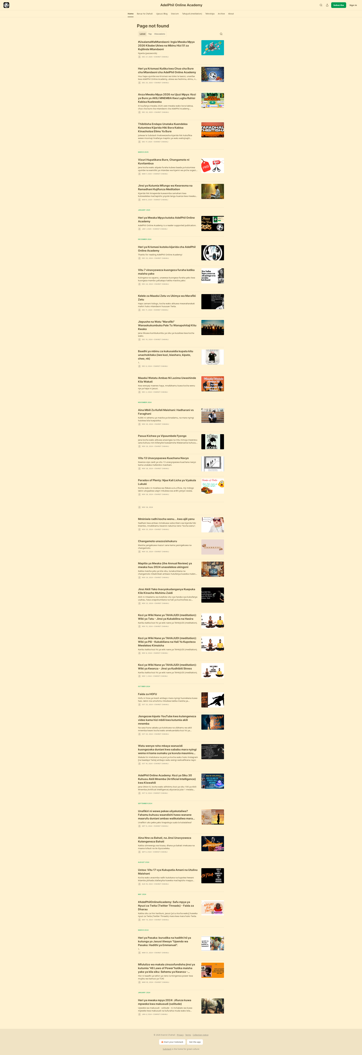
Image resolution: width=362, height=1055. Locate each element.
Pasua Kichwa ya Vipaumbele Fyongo (162, 436)
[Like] (140, 145)
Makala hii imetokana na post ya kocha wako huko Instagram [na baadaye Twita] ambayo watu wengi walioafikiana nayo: (168, 758)
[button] (130, 13)
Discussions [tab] (159, 34)
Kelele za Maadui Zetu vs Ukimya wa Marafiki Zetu (167, 297)
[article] (181, 51)
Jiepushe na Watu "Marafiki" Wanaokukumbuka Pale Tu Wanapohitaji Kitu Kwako (167, 325)
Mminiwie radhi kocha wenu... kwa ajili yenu (166, 519)
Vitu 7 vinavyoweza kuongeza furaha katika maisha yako (166, 271)
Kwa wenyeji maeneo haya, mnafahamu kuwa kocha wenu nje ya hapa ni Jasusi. (166, 387)
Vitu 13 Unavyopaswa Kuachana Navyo (163, 458)
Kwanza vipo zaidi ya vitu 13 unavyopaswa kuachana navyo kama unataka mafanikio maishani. (167, 463)
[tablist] (152, 34)
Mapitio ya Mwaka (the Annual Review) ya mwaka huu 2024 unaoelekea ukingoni (165, 565)
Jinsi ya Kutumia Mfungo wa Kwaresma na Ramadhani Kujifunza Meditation (165, 187)
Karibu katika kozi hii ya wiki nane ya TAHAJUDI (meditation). (167, 622)
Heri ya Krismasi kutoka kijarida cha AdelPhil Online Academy (167, 248)
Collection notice (200, 1035)
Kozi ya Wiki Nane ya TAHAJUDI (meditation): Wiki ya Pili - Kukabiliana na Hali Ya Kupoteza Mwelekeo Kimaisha (167, 642)
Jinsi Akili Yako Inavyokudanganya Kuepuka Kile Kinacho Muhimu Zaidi (166, 591)
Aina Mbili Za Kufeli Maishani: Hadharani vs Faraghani (166, 411)
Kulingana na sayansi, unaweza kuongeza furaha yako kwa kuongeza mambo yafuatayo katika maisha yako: (166, 279)
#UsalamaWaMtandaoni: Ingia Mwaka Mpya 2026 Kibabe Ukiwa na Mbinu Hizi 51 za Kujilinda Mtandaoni (166, 45)
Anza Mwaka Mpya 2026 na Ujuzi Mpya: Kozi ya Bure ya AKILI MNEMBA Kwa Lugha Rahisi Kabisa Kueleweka (167, 98)
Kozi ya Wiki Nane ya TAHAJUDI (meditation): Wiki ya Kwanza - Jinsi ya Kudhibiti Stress (167, 666)
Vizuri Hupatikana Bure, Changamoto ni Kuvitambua (163, 161)
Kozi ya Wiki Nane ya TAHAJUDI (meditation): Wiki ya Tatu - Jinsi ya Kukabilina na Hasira (167, 616)
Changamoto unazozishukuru (157, 541)
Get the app (195, 1042)
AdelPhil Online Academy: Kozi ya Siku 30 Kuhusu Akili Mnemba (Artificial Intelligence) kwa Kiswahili (167, 779)
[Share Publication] (327, 5)
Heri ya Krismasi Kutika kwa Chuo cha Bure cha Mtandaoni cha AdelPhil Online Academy (167, 70)
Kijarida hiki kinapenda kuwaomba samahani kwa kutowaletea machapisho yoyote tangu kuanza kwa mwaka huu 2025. (166, 194)
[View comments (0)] (160, 60)
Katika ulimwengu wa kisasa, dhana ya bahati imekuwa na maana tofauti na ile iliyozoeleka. (166, 847)
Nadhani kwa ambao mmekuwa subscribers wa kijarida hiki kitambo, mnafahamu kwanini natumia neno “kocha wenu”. (167, 524)
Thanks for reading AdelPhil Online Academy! (160, 254)
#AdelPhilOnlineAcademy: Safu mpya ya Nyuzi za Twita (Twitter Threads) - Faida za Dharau (166, 905)
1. (139, 362)
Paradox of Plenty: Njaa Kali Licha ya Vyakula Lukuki (167, 482)
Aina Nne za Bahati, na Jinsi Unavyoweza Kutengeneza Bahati (164, 839)
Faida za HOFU (147, 694)
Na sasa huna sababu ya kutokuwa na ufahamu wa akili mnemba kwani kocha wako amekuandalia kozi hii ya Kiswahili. (165, 729)
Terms (188, 1035)
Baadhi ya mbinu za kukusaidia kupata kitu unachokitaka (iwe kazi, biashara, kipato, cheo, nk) (165, 355)
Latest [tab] (143, 34)
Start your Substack (173, 1042)
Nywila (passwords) (147, 53)
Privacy (180, 1035)
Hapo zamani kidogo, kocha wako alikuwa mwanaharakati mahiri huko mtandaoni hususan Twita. (166, 305)
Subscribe (338, 5)
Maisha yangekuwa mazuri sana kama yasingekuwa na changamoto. (164, 546)
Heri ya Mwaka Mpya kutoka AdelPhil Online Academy (166, 219)
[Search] (321, 5)
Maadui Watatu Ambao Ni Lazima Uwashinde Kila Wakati (167, 379)
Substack (167, 1049)
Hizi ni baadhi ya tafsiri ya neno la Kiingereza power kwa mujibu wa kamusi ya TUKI (165, 977)
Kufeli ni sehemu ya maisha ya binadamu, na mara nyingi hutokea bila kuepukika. (166, 419)
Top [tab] (150, 34)
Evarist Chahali (161, 57)
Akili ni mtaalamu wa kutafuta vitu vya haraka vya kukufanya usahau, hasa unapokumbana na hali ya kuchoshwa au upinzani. (167, 598)
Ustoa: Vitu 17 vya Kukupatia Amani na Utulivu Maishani (168, 871)
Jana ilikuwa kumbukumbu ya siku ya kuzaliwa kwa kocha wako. (166, 334)
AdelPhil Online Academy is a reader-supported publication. (167, 225)
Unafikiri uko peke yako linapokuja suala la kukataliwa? (165, 822)
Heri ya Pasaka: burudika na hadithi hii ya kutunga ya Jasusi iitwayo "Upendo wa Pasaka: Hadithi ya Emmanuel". (164, 941)
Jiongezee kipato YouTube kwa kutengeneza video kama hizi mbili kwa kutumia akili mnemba (167, 720)
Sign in (353, 5)
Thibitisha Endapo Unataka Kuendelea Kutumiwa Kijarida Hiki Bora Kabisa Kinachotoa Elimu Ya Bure (163, 127)
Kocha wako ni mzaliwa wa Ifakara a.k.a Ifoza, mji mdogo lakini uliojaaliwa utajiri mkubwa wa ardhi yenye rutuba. (166, 489)
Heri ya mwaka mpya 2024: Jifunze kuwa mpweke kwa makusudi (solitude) (164, 1002)
